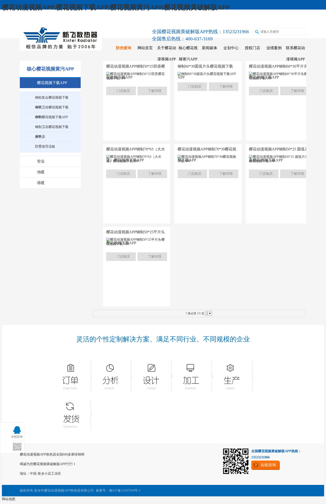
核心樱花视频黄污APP (188, 53)
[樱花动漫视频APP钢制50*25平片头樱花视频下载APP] (136, 244)
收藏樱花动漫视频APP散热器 (48, 19)
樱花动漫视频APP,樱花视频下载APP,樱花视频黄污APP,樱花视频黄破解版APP (116, 7)
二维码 (261, 19)
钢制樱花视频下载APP (51, 117)
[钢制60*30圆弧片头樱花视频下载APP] (207, 74)
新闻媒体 (209, 48)
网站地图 (8, 499)
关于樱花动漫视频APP (166, 53)
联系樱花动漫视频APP (295, 53)
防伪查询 (123, 48)
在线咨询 (283, 19)
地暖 (41, 172)
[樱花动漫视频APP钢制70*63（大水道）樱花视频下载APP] (136, 161)
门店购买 (123, 91)
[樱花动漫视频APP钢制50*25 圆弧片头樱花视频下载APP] (279, 161)
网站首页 (145, 48)
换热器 (40, 136)
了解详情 (154, 91)
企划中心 (231, 48)
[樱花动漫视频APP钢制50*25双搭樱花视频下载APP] (136, 78)
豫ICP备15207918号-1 (125, 490)
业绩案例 (274, 48)
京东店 (199, 19)
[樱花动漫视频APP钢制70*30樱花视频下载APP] (208, 161)
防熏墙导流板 (45, 146)
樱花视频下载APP (52, 83)
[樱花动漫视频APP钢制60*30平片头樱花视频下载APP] (279, 78)
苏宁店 (241, 19)
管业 (41, 161)
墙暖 (41, 183)
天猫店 (220, 19)
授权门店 (252, 48)
